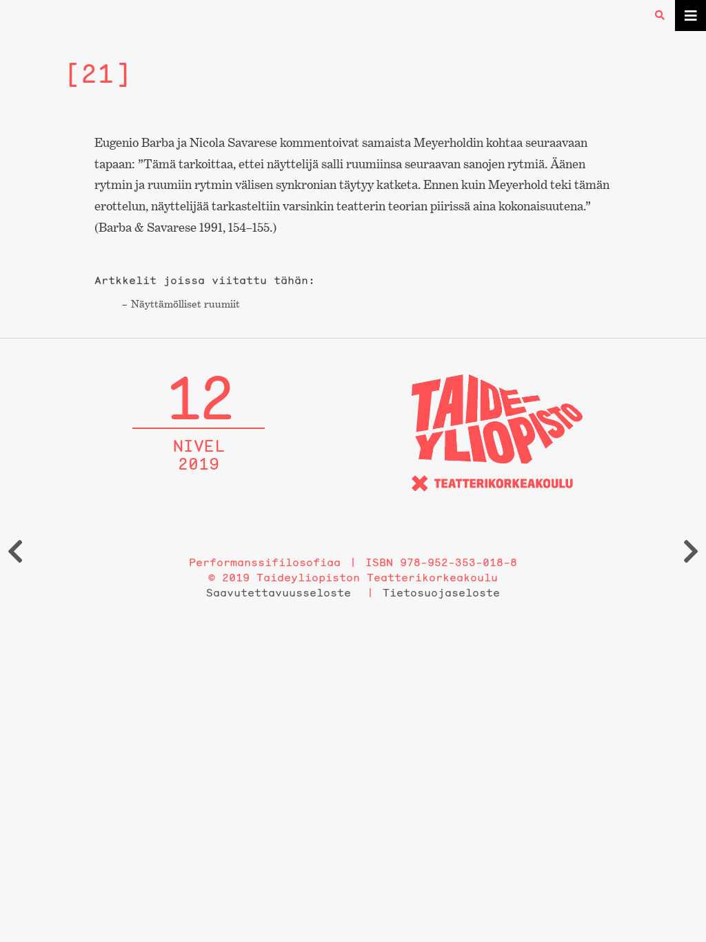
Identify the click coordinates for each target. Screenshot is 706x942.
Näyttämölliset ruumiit (185, 304)
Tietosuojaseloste (441, 592)
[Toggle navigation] (690, 15)
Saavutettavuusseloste (278, 592)
